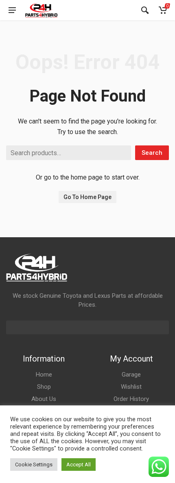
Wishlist (131, 386)
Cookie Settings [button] (33, 464)
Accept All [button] (78, 464)
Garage (131, 374)
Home (44, 374)
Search (152, 152)
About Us (43, 399)
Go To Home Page (87, 197)
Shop (44, 386)
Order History (131, 399)
